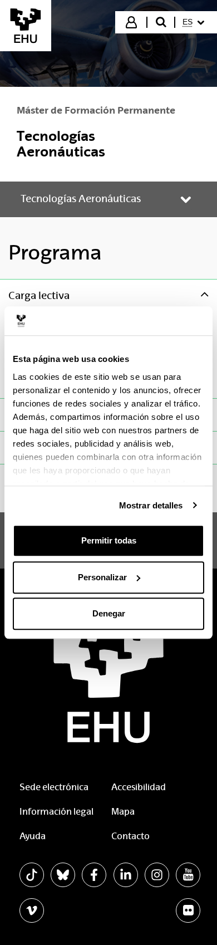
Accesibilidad (138, 787)
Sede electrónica (53, 787)
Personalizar (102, 577)
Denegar (108, 613)
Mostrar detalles (151, 505)
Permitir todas (108, 540)
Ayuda (32, 836)
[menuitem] (195, 22)
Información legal (56, 811)
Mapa (123, 811)
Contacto (130, 836)
